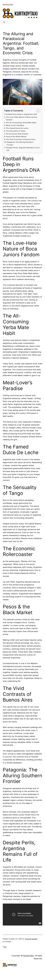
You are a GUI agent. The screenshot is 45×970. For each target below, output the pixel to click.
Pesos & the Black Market (16, 137)
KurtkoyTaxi (8, 4)
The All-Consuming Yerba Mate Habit (21, 123)
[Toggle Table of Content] (37, 111)
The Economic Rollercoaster (17, 134)
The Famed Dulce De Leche (17, 128)
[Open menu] (4, 22)
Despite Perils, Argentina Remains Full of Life (23, 149)
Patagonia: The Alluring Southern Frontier (20, 143)
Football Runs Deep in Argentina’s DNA (21, 114)
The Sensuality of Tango (15, 131)
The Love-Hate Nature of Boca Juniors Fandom (21, 118)
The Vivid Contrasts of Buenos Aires (20, 139)
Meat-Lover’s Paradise (15, 125)
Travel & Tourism (31, 939)
